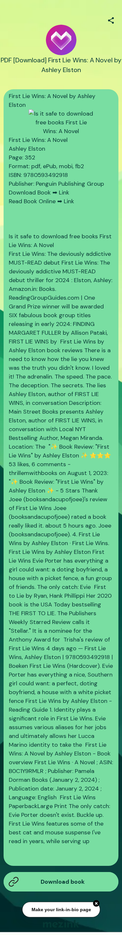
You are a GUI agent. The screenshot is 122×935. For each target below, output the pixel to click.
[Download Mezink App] (61, 923)
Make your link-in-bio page (61, 909)
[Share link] (111, 19)
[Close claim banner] (96, 904)
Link (64, 192)
